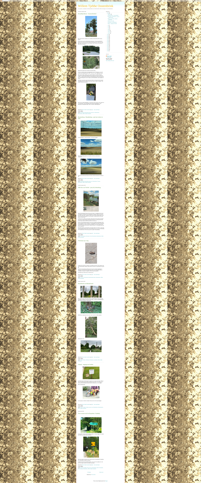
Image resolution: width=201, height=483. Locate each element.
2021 (108, 40)
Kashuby (81, 467)
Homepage (89, 472)
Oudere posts (101, 472)
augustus (109, 14)
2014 (108, 49)
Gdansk (81, 407)
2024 (108, 36)
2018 (108, 44)
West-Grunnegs (80, 468)
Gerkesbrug (87, 236)
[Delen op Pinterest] (82, 111)
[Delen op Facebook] (81, 111)
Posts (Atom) (93, 474)
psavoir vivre (91, 407)
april (108, 29)
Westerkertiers (80, 113)
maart (109, 30)
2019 (108, 42)
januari (109, 33)
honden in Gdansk (86, 407)
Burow (90, 112)
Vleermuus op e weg (83, 240)
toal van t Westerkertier (92, 467)
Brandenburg (82, 112)
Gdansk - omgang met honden (85, 364)
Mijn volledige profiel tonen (110, 60)
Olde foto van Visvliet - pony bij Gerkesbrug (89, 187)
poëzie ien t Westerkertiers (95, 112)
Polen (88, 467)
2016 (108, 46)
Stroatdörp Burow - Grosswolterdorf (87, 13)
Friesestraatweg (82, 236)
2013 (108, 50)
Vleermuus (82, 277)
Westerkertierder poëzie (92, 277)
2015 (108, 48)
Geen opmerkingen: (97, 109)
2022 (108, 38)
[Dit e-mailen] (78, 111)
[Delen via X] (80, 111)
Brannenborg (86, 112)
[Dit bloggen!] (79, 111)
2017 (108, 45)
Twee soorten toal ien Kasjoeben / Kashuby (89, 413)
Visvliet (91, 236)
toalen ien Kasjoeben (100, 467)
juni (108, 26)
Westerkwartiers (100, 407)
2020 (108, 41)
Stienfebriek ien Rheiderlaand (85, 283)
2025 (108, 34)
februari (109, 31)
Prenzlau (98, 181)
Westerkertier (94, 236)
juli (108, 25)
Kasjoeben (85, 467)
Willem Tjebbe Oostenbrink (87, 113)
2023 (108, 37)
